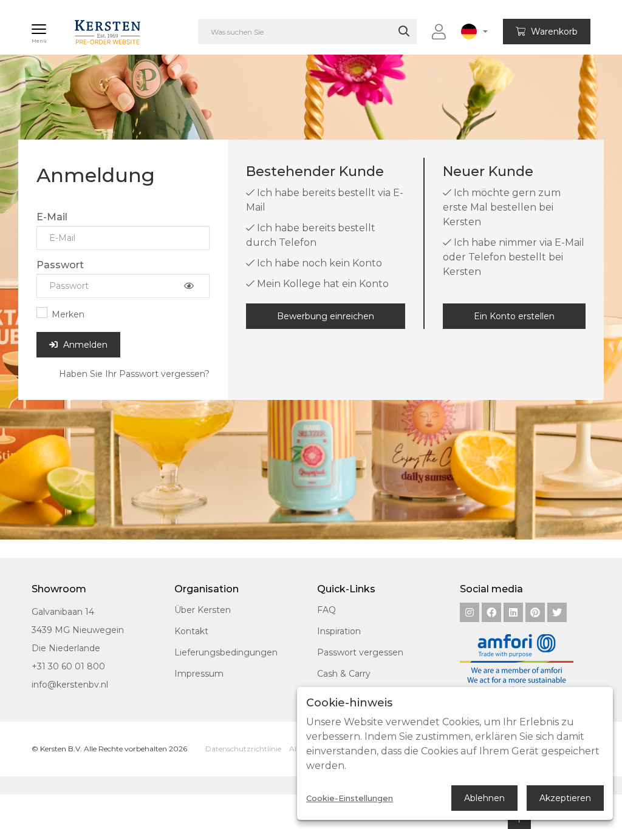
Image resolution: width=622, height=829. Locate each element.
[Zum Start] (94, 26)
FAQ (326, 609)
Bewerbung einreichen (325, 316)
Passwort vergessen (360, 652)
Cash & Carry (344, 673)
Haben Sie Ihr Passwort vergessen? (134, 373)
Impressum (199, 673)
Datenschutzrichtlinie (243, 748)
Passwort (60, 265)
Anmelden (84, 344)
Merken (68, 314)
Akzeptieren (565, 798)
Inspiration (339, 631)
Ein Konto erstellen (514, 316)
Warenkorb (553, 31)
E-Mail (51, 217)
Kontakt (191, 631)
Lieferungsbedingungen (226, 652)
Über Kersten (202, 609)
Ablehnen (484, 798)
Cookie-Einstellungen (349, 798)
